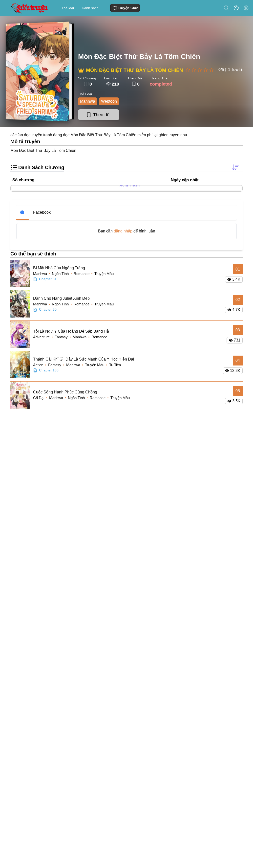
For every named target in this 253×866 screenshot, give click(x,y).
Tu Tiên (115, 365)
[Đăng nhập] (237, 8)
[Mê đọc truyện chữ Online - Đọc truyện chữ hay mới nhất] (28, 7)
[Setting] (246, 8)
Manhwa (87, 101)
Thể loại (67, 8)
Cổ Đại (39, 398)
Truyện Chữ (128, 8)
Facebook (42, 212)
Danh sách (90, 8)
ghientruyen (169, 135)
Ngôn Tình (61, 274)
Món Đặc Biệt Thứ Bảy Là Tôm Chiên (139, 56)
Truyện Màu (104, 274)
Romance (82, 274)
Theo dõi (101, 114)
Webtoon (109, 101)
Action (38, 365)
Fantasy (62, 337)
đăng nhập (123, 231)
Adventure (42, 337)
